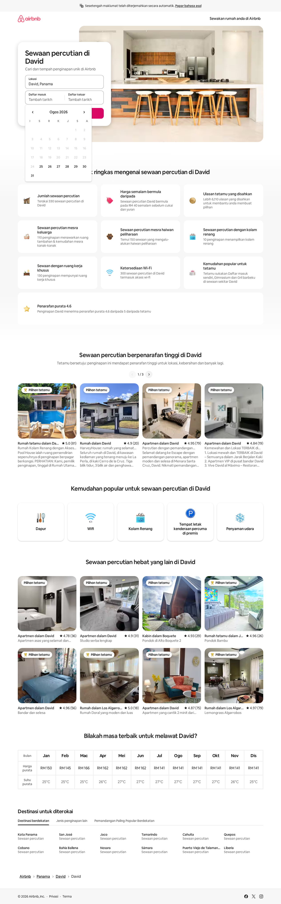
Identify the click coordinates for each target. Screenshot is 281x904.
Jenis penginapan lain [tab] (71, 821)
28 (67, 167)
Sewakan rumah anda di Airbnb (235, 18)
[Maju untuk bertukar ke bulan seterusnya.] (84, 112)
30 (84, 167)
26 (50, 167)
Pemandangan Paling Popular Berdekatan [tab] (124, 821)
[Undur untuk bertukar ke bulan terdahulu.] (33, 112)
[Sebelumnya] (132, 374)
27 (58, 167)
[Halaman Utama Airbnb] (29, 19)
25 (41, 167)
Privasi (53, 896)
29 (76, 167)
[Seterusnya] (148, 374)
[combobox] (64, 84)
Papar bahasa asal (188, 6)
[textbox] (45, 99)
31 (32, 176)
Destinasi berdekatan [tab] (33, 821)
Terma (67, 896)
